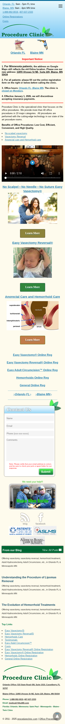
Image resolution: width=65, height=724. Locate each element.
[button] (60, 6)
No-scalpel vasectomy (16, 133)
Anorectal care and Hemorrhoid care (23, 139)
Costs (5, 21)
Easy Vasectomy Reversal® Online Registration (29, 649)
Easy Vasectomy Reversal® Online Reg (32, 362)
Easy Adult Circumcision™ (18, 643)
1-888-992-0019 (10, 12)
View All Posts (50, 550)
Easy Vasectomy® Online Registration (24, 652)
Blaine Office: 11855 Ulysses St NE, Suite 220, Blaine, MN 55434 (31, 694)
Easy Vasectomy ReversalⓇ (19, 633)
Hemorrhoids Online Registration (21, 655)
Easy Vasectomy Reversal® (32, 243)
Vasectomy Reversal (15, 136)
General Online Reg (32, 385)
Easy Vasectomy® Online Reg (32, 354)
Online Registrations (13, 16)
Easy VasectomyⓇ (14, 630)
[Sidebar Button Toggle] (60, 6)
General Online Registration (18, 658)
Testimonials (11, 640)
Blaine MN (37, 52)
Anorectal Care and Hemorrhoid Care (32, 296)
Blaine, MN (8, 8)
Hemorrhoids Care (14, 637)
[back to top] (57, 716)
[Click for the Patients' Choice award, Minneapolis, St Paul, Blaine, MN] (20, 534)
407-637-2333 (26, 12)
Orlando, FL (8, 4)
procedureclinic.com (27, 719)
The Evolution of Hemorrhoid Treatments (28, 604)
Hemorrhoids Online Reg (32, 377)
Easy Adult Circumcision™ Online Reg (32, 370)
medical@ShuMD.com (19, 703)
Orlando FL (18, 52)
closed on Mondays (12, 91)
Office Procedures (48, 719)
